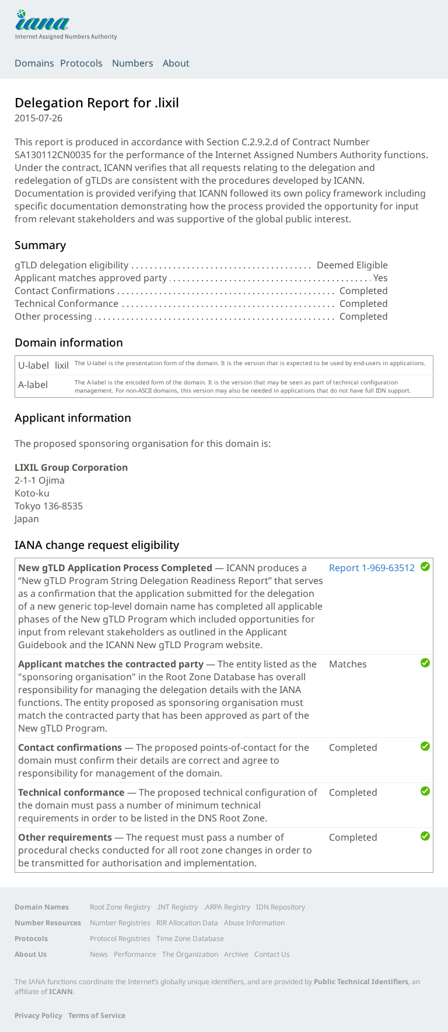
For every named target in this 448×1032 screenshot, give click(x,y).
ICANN (61, 991)
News (99, 954)
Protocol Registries (120, 938)
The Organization (190, 954)
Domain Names (42, 907)
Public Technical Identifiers (361, 981)
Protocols (81, 63)
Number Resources (48, 923)
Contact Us (272, 954)
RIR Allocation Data (187, 923)
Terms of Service (96, 1015)
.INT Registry (177, 907)
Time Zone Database (190, 938)
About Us (31, 954)
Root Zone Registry (120, 907)
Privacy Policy (38, 1015)
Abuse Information (254, 923)
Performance (135, 954)
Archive (236, 954)
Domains (34, 63)
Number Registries (120, 923)
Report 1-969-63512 (372, 567)
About (176, 63)
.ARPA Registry (227, 907)
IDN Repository (280, 907)
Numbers (132, 63)
